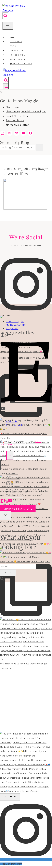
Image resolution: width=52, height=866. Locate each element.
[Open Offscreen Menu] (7, 26)
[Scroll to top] (3, 455)
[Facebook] (7, 335)
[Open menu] (6, 86)
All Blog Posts (14, 425)
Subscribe (12, 421)
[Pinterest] (5, 335)
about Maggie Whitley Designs (26, 111)
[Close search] (5, 515)
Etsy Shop (12, 328)
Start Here (12, 107)
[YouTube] (3, 409)
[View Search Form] (5, 15)
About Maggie (15, 321)
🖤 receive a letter (21, 63)
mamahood (12, 473)
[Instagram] (2, 335)
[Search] (39, 147)
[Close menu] (0, 465)
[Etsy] (26, 405)
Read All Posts (15, 120)
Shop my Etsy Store (17, 508)
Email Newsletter (17, 116)
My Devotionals (15, 325)
